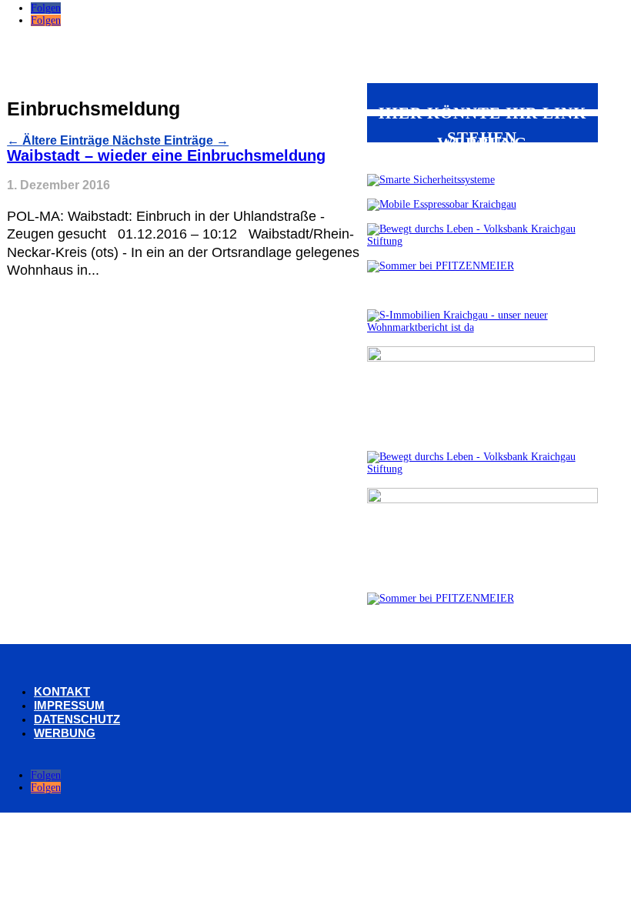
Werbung (64, 732)
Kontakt (62, 691)
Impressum (69, 705)
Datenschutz (77, 719)
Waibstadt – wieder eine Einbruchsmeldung (166, 155)
